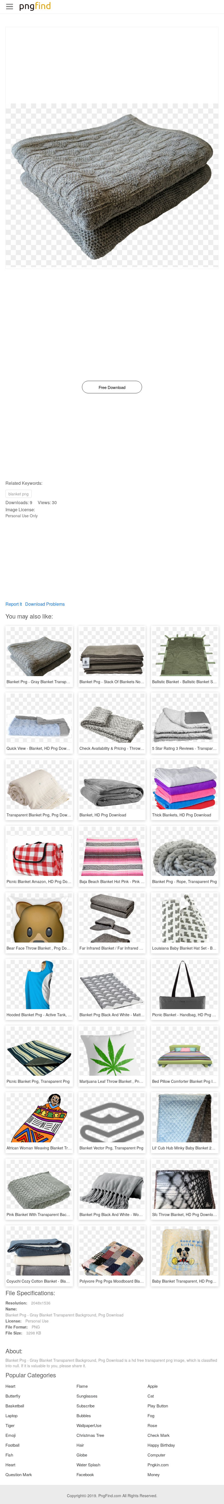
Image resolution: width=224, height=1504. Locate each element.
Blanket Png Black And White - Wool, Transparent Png (126, 1214)
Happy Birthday (161, 1445)
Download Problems (45, 604)
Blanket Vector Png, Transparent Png (111, 1148)
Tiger (9, 1425)
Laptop (11, 1415)
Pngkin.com (158, 1464)
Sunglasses (87, 1396)
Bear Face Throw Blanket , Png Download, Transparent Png (58, 948)
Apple (153, 1386)
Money (154, 1474)
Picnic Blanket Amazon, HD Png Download (43, 881)
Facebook (85, 1474)
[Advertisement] (112, 65)
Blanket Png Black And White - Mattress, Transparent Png (129, 1014)
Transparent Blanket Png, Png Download (42, 815)
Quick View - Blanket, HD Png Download (41, 748)
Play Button (158, 1405)
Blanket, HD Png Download (102, 815)
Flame (82, 1386)
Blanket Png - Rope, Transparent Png (184, 881)
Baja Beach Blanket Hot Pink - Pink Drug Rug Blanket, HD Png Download (142, 881)
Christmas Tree (90, 1435)
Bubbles (83, 1415)
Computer (156, 1455)
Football (12, 1445)
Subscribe (85, 1405)
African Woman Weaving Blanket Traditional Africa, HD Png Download (67, 1148)
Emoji (10, 1435)
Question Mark (18, 1474)
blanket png (18, 494)
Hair (80, 1445)
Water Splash (88, 1464)
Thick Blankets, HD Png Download (181, 815)
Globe (81, 1455)
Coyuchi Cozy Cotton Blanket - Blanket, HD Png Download (57, 1281)
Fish (9, 1455)
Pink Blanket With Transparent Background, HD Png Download (60, 1214)
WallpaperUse (88, 1425)
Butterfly (12, 1396)
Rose (152, 1425)
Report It (13, 604)
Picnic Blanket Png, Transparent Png (38, 1081)
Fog (151, 1415)
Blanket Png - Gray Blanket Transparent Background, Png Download (66, 681)
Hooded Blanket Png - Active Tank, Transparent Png (52, 1014)
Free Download (112, 387)
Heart (10, 1386)
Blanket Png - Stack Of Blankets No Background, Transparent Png (136, 681)
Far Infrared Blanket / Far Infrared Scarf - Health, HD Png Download (138, 948)
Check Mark (159, 1435)
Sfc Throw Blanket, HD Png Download (184, 1214)
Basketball (14, 1405)
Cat (151, 1396)
